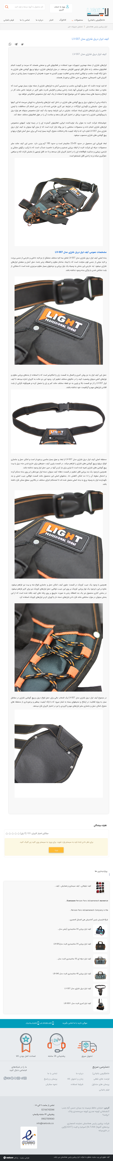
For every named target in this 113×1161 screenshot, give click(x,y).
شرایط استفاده (77, 1084)
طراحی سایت (24, 1157)
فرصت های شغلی (101, 1079)
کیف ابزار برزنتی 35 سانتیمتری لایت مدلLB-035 (72, 943)
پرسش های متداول (100, 1084)
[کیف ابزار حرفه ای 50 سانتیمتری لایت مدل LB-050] (100, 960)
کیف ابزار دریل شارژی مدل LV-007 (90, 39)
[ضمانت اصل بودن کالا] (26, 1043)
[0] (6, 833)
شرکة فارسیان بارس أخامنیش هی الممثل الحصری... (88, 919)
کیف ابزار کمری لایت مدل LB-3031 (77, 1003)
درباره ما (79, 1073)
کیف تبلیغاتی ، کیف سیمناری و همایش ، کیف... (73, 886)
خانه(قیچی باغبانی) (100, 1073)
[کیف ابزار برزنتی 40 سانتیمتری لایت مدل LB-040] (100, 975)
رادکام (16, 1157)
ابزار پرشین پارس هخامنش (96, 26)
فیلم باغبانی (104, 1090)
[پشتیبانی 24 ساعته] (56, 1043)
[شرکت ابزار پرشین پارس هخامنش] (98, 12)
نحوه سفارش (51, 1084)
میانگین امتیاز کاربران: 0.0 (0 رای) (34, 833)
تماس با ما (52, 1073)
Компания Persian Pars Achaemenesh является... (86, 900)
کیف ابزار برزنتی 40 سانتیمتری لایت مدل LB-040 (72, 973)
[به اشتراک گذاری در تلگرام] (16, 44)
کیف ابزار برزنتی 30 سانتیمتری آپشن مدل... (74, 929)
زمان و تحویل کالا (75, 1079)
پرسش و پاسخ (50, 1079)
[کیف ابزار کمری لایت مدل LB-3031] (100, 1005)
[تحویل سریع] (87, 1043)
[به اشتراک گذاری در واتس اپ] (10, 44)
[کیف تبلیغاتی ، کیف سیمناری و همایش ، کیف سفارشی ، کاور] (100, 887)
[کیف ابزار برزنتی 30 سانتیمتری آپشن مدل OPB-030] (100, 930)
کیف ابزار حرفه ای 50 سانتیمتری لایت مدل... (74, 958)
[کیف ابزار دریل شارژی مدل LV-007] (100, 990)
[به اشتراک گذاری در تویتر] (22, 44)
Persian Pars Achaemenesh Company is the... (89, 910)
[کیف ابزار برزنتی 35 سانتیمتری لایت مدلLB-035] (100, 945)
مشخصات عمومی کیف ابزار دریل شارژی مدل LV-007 (81, 252)
